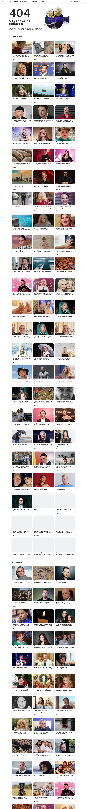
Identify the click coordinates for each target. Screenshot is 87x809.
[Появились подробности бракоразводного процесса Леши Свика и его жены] (65, 548)
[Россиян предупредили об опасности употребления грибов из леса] (43, 526)
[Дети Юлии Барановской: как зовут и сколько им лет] (22, 245)
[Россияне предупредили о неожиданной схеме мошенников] (22, 635)
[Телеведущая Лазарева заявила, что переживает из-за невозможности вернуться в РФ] (22, 353)
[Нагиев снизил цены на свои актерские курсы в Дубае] (43, 462)
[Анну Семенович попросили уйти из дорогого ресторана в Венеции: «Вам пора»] (43, 180)
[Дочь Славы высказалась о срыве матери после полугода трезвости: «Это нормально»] (65, 202)
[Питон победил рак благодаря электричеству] (65, 267)
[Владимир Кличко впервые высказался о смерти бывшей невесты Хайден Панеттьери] (43, 728)
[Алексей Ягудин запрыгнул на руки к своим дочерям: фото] (22, 397)
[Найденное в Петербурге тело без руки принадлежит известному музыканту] (43, 613)
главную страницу (23, 31)
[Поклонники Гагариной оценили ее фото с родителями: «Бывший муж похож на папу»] (65, 288)
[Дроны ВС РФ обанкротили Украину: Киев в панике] (65, 505)
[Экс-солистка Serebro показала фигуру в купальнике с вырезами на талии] (22, 570)
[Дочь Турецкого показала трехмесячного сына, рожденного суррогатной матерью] (65, 570)
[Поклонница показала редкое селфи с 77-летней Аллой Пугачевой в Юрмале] (43, 224)
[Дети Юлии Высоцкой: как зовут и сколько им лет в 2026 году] (43, 137)
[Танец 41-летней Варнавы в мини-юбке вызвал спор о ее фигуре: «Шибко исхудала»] (43, 245)
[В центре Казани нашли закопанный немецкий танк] (43, 51)
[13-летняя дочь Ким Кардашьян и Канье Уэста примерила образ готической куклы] (65, 310)
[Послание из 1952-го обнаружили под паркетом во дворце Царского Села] (43, 706)
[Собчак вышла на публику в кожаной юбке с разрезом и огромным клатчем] (43, 353)
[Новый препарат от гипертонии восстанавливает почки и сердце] (65, 245)
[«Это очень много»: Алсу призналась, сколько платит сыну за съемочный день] (22, 288)
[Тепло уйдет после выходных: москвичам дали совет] (22, 440)
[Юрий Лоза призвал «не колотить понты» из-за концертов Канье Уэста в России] (22, 267)
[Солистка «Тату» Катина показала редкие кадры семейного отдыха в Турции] (43, 483)
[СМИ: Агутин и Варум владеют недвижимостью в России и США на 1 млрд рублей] (43, 792)
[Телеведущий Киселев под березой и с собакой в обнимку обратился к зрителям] (65, 728)
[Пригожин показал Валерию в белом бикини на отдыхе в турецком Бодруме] (65, 353)
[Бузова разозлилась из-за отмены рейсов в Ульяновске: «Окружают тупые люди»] (65, 418)
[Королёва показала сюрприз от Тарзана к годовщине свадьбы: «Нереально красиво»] (65, 749)
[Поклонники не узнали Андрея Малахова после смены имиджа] (22, 505)
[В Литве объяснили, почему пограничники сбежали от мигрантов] (43, 94)
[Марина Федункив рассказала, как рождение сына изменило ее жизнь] (65, 224)
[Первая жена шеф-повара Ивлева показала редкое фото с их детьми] (22, 115)
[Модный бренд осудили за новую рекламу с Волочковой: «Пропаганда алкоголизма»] (65, 483)
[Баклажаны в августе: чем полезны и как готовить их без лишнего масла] (22, 656)
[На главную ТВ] (4, 1)
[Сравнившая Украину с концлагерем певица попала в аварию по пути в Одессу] (43, 548)
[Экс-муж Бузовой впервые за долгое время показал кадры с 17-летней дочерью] (22, 526)
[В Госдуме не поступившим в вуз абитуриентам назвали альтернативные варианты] (43, 267)
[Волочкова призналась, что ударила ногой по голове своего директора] (65, 115)
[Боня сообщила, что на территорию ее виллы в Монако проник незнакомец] (65, 440)
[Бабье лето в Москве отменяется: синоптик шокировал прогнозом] (22, 202)
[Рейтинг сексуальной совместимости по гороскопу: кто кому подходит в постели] (22, 418)
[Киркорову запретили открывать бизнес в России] (43, 440)
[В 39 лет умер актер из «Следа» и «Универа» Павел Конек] (43, 115)
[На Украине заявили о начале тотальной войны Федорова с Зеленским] (65, 180)
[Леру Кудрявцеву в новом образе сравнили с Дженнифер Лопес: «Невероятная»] (43, 288)
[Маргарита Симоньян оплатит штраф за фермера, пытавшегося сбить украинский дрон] (22, 749)
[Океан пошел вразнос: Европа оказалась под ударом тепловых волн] (22, 224)
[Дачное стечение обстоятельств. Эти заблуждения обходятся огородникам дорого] (43, 397)
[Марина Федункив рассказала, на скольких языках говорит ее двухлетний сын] (22, 771)
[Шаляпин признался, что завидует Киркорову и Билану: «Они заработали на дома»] (65, 792)
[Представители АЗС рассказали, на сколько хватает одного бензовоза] (22, 678)
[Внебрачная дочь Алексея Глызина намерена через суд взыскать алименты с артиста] (22, 792)
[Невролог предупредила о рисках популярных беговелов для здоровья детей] (22, 591)
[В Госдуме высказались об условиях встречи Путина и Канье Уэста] (65, 635)
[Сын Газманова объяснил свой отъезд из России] (65, 706)
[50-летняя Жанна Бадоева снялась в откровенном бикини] (22, 94)
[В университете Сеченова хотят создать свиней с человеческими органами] (22, 159)
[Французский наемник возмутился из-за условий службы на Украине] (22, 728)
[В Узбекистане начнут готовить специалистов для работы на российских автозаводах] (22, 462)
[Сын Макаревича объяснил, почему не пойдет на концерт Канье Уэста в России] (43, 375)
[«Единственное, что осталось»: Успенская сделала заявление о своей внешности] (65, 375)
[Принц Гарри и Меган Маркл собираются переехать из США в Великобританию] (43, 570)
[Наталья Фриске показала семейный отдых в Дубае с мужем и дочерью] (43, 591)
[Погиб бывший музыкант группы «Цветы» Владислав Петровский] (43, 749)
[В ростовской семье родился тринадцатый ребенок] (22, 310)
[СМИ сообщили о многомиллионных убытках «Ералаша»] (43, 505)
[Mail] (2, 1)
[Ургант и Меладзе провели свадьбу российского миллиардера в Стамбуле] (43, 72)
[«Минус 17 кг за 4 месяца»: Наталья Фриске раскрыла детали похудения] (65, 613)
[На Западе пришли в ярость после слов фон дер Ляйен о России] (65, 94)
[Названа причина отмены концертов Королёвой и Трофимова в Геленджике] (65, 159)
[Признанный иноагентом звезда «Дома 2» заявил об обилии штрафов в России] (65, 137)
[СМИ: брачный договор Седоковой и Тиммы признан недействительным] (22, 483)
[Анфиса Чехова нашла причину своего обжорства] (43, 635)
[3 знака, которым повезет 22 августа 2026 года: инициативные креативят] (65, 462)
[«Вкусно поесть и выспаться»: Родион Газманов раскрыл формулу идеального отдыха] (43, 418)
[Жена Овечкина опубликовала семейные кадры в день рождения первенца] (43, 159)
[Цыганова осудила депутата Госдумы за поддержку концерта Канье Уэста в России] (22, 72)
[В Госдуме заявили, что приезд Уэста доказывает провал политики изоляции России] (65, 656)
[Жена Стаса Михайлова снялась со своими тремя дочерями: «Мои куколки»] (65, 51)
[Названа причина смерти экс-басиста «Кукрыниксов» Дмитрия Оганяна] (65, 397)
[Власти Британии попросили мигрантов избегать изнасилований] (22, 180)
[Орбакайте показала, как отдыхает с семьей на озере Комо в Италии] (22, 375)
